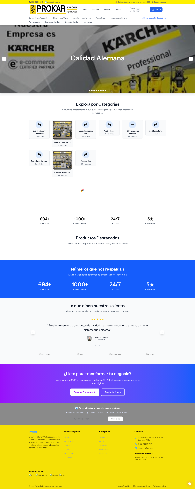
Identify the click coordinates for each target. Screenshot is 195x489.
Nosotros (107, 9)
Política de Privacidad (123, 486)
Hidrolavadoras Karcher (118, 18)
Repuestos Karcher (72, 22)
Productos (95, 9)
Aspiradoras (100, 18)
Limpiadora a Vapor (60, 18)
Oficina (102, 441)
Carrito (67, 449)
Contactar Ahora (113, 392)
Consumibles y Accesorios (38, 18)
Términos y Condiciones (141, 486)
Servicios (103, 453)
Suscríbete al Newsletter (107, 203)
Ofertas (67, 445)
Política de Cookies (159, 486)
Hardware (103, 449)
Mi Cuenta (68, 453)
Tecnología (103, 437)
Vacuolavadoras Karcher (82, 18)
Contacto (118, 9)
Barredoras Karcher (52, 22)
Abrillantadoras (34, 22)
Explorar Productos (83, 392)
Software (103, 445)
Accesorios (88, 22)
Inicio (85, 9)
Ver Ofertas (82, 203)
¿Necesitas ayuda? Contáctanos (154, 18)
